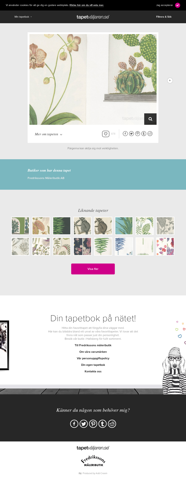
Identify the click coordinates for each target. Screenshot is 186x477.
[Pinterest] (93, 424)
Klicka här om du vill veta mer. (87, 5)
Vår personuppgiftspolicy (93, 358)
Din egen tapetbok (93, 365)
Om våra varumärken (93, 352)
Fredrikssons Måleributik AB (46, 178)
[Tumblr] (102, 424)
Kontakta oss (93, 371)
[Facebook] (74, 424)
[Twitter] (84, 424)
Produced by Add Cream (95, 473)
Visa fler (93, 269)
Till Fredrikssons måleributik (93, 345)
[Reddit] (112, 424)
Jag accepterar (164, 5)
